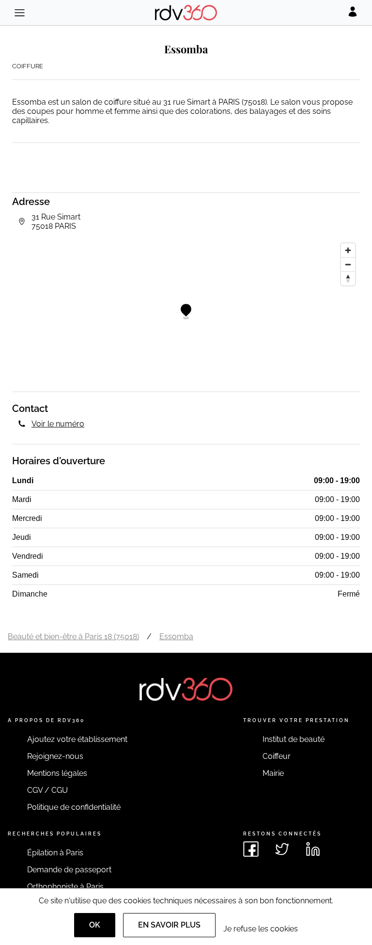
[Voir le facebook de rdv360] (251, 849)
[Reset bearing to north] (348, 278)
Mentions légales (57, 773)
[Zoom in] (348, 250)
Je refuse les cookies (260, 928)
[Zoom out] (348, 264)
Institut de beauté (294, 739)
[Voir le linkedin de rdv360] (313, 849)
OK (94, 924)
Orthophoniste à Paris (65, 886)
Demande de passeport (69, 869)
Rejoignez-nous (55, 756)
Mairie (273, 773)
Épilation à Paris (55, 852)
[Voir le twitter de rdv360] (282, 849)
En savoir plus (169, 924)
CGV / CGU (47, 790)
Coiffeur (277, 756)
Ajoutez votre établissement (77, 739)
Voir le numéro (57, 423)
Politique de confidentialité (74, 807)
